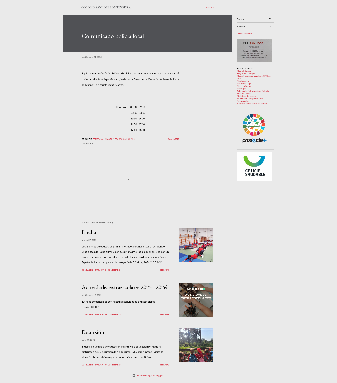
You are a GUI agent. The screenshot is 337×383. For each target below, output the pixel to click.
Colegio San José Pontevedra (106, 7)
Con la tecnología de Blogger (149, 375)
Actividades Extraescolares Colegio (253, 91)
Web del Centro (244, 93)
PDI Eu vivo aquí (244, 83)
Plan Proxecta (243, 81)
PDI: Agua (241, 88)
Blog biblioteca (244, 71)
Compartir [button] (173, 139)
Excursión (93, 332)
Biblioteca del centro (246, 96)
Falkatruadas (243, 101)
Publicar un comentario (108, 270)
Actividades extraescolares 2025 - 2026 (124, 287)
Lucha (89, 232)
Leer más (164, 270)
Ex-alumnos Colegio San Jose (250, 98)
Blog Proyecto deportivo (248, 73)
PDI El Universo (244, 86)
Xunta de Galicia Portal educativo (252, 103)
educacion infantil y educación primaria (114, 139)
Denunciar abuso (244, 33)
